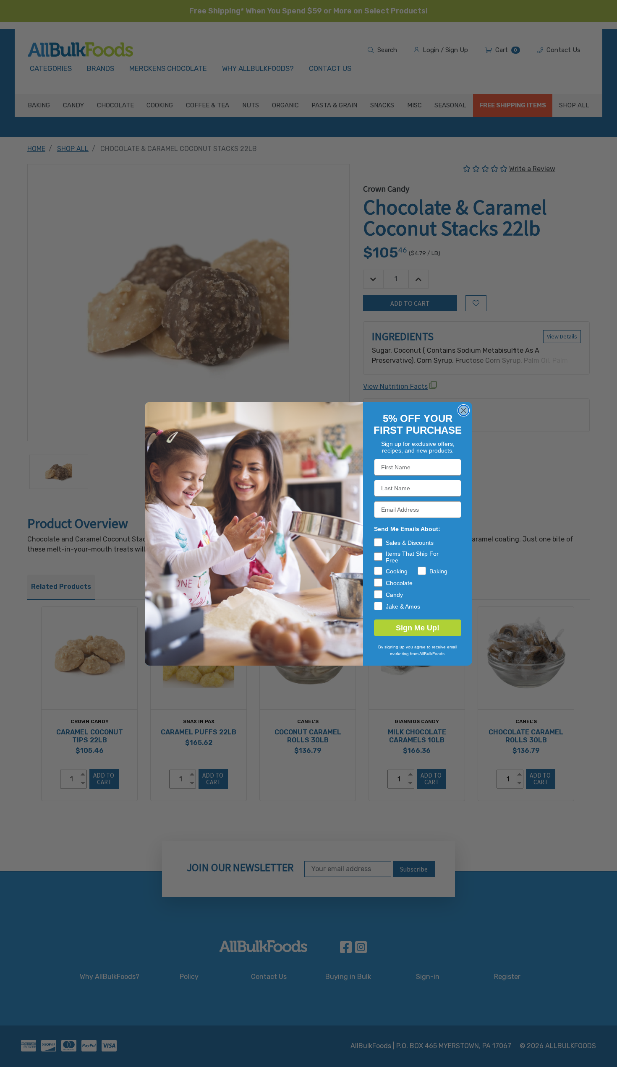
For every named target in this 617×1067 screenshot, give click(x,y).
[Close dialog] (463, 410)
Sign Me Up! (417, 628)
